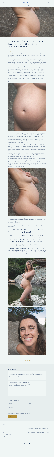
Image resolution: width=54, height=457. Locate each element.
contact (4, 436)
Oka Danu (50, 452)
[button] (4, 2)
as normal (35, 245)
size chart (4, 430)
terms (4, 438)
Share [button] (10, 51)
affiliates (4, 440)
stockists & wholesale (7, 434)
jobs (3, 432)
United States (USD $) (7, 453)
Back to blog (27, 360)
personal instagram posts (20, 164)
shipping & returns (6, 428)
